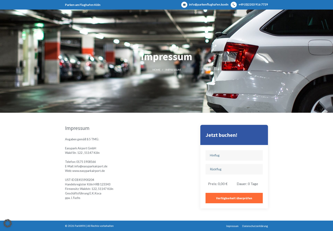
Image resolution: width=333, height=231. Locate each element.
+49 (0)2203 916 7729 (250, 4)
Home (156, 69)
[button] (7, 223)
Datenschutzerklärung (255, 226)
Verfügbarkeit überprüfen (234, 198)
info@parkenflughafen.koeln (205, 4)
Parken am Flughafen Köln (82, 5)
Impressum (173, 69)
